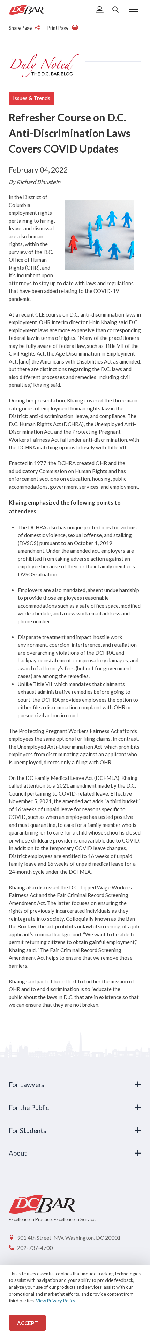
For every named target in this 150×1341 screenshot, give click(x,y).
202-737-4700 (35, 1247)
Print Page (58, 28)
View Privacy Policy (55, 1300)
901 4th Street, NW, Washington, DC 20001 (69, 1237)
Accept (27, 1323)
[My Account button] (100, 10)
